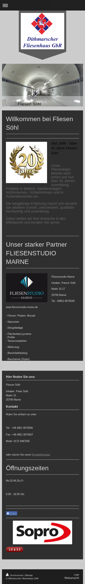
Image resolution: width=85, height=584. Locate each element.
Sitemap (29, 575)
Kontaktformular (41, 454)
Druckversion (16, 575)
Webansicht (71, 577)
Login (76, 574)
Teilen (12, 513)
